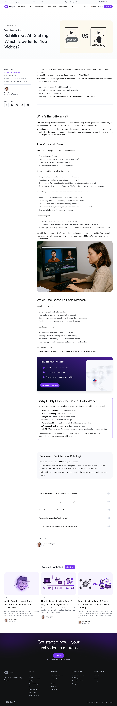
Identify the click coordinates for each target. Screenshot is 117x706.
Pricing (30, 6)
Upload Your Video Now (50, 385)
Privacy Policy (103, 702)
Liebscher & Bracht (78, 681)
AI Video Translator (34, 678)
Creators (53, 684)
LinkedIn (96, 678)
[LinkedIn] (28, 105)
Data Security (39, 6)
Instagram (97, 681)
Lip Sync (31, 681)
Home (31, 675)
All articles (69, 567)
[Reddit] (22, 105)
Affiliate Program (34, 695)
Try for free (108, 6)
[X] (17, 105)
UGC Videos (54, 686)
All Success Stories (78, 675)
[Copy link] (6, 105)
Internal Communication (58, 681)
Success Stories (51, 6)
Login (71, 6)
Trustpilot (96, 675)
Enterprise (54, 689)
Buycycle (75, 684)
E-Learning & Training (57, 675)
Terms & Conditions (92, 702)
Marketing (54, 678)
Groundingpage (34, 684)
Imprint (111, 702)
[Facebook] (12, 105)
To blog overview (11, 25)
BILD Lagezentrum (77, 678)
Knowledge (32, 692)
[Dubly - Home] (9, 6)
